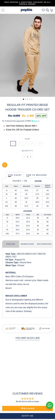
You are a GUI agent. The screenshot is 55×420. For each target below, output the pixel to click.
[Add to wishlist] (4, 165)
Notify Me (27, 416)
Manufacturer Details (27, 244)
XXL (40, 144)
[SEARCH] (47, 10)
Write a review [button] (27, 408)
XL (32, 144)
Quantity (27, 151)
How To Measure (36, 175)
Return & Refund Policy (44, 244)
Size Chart (15, 175)
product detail (10, 244)
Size (27, 139)
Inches (17, 181)
